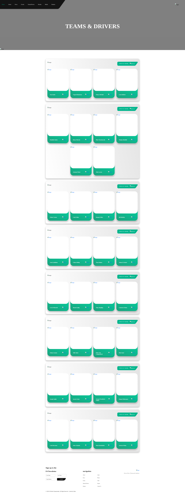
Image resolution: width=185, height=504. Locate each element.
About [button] (9, 4)
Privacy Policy (127, 473)
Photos (98, 477)
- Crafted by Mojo (72, 491)
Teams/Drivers (31, 4)
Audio (98, 475)
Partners (53, 4)
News (16, 4)
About (84, 475)
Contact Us (99, 486)
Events (84, 480)
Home (3, 4)
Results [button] (39, 4)
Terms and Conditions (135, 473)
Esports (98, 483)
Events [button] (22, 4)
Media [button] (46, 4)
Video (98, 480)
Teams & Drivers (86, 483)
